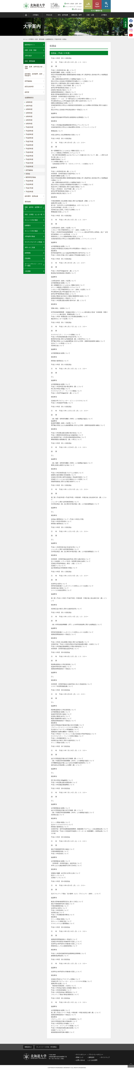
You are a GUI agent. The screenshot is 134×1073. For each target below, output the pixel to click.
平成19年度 (29, 181)
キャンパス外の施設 (31, 231)
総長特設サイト (30, 44)
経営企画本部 (29, 86)
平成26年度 (29, 145)
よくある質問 (93, 1060)
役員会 (64, 39)
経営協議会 (28, 81)
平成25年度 (29, 148)
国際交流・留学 (76, 15)
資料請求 (91, 1057)
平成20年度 (58, 39)
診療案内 (28, 225)
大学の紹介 (28, 55)
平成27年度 (29, 141)
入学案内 (104, 15)
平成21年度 (29, 163)
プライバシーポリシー (96, 1054)
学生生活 (49, 15)
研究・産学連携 (63, 15)
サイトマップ (105, 1057)
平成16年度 (29, 191)
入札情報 (28, 271)
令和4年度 (29, 116)
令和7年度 (29, 105)
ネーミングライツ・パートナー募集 (33, 264)
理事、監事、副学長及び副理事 (33, 67)
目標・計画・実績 (30, 50)
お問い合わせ (78, 9)
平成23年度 (29, 156)
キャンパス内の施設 (31, 220)
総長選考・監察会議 (31, 196)
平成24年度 (29, 152)
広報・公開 (90, 15)
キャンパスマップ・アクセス (73, 6)
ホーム (25, 39)
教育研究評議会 (31, 177)
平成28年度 (29, 138)
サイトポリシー (81, 1054)
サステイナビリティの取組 (33, 242)
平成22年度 (29, 159)
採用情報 (28, 253)
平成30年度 (29, 131)
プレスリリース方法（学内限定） (47, 1047)
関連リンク (79, 1057)
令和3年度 (29, 120)
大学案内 (35, 15)
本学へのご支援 (30, 247)
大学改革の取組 (30, 236)
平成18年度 (29, 184)
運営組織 (28, 201)
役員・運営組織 (39, 39)
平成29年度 (29, 134)
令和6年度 (29, 109)
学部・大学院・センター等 (33, 214)
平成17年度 (29, 188)
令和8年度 (29, 102)
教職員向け (28, 1047)
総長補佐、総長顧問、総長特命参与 (33, 74)
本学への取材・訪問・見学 (74, 3)
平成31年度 (29, 127)
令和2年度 (29, 123)
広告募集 (28, 258)
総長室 (27, 92)
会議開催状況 (49, 39)
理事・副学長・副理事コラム (33, 208)
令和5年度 (29, 113)
